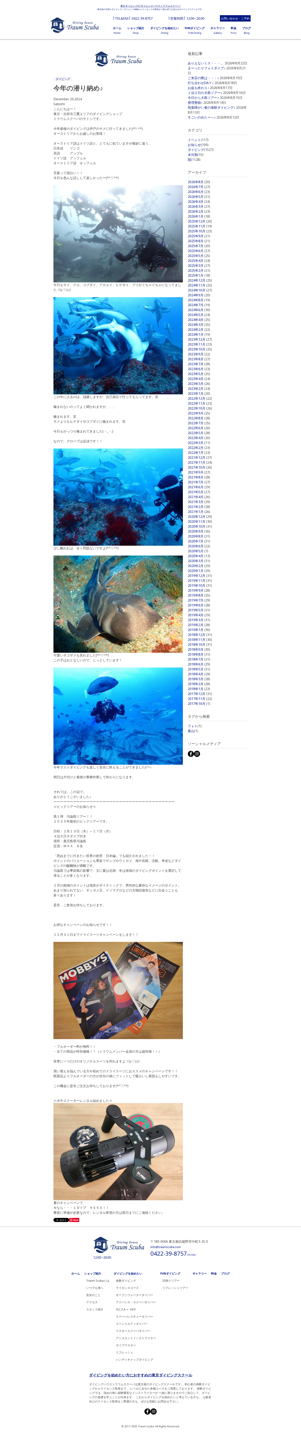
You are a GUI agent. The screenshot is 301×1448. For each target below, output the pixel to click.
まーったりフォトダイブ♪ (206, 68)
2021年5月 (199, 492)
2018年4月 (199, 674)
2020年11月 (200, 521)
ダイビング (63, 79)
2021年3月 (199, 502)
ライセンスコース (127, 1288)
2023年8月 (199, 359)
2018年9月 (199, 649)
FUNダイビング (170, 1273)
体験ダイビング (126, 1281)
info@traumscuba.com (165, 1247)
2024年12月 (200, 280)
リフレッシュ (124, 1352)
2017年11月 (200, 698)
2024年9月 (199, 295)
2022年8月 (199, 418)
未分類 (195, 154)
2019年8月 (199, 595)
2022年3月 (199, 442)
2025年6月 (199, 251)
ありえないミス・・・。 (206, 63)
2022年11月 (200, 403)
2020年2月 (199, 566)
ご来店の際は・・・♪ (203, 78)
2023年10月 (200, 349)
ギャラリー (199, 1273)
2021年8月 (199, 477)
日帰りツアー (171, 1281)
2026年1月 (199, 216)
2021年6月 (199, 487)
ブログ (225, 1273)
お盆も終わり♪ (198, 88)
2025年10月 (200, 231)
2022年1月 (199, 452)
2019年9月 (199, 590)
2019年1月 (199, 630)
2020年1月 (199, 570)
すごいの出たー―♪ (202, 117)
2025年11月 (200, 226)
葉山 (193, 731)
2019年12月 (200, 575)
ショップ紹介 (92, 1273)
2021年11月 (200, 462)
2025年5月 (199, 255)
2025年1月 (199, 275)
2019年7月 (199, 600)
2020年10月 (200, 526)
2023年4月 (199, 379)
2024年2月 (199, 329)
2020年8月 (199, 536)
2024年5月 (199, 315)
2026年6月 (199, 191)
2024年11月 (200, 285)
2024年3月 (199, 324)
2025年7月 (199, 246)
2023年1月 (199, 393)
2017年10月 (199, 703)
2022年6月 (199, 428)
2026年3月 (199, 206)
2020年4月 (199, 556)
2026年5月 (199, 196)
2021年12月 (200, 457)
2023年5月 (199, 374)
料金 (214, 1273)
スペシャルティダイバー (131, 1324)
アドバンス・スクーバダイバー (136, 1302)
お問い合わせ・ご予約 (235, 18)
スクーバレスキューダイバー (134, 1316)
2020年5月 (198, 551)
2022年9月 (199, 413)
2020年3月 (199, 561)
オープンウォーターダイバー (134, 1295)
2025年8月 (199, 241)
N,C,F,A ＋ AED (126, 1309)
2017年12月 (200, 693)
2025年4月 (199, 260)
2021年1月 (199, 511)
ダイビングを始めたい (128, 1273)
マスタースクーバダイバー (133, 1331)
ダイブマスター (126, 1345)
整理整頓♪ (195, 102)
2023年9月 (199, 354)
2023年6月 (199, 369)
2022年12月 (200, 398)
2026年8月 (199, 182)
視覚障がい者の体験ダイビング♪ (211, 107)
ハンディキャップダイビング (134, 1359)
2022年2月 (199, 447)
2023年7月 (199, 364)
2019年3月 (199, 620)
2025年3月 (199, 265)
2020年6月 (199, 546)
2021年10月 (200, 467)
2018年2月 (199, 684)
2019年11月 (200, 580)
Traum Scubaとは (97, 1281)
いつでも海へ (94, 1288)
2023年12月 (200, 339)
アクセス (92, 1302)
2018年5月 (199, 669)
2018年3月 (199, 679)
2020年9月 (199, 531)
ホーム (75, 1273)
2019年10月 (200, 585)
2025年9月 (199, 236)
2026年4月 (199, 201)
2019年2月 (199, 625)
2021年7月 (199, 482)
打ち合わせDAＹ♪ (201, 83)
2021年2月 (199, 506)
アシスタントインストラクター (136, 1338)
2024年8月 (199, 300)
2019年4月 (199, 615)
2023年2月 (199, 388)
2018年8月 (199, 654)
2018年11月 (200, 639)
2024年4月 (199, 319)
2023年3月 (199, 383)
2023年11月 (200, 344)
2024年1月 (199, 334)
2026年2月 (199, 211)
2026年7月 (199, 187)
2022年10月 (200, 408)
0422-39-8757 (142, 18)
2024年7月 (199, 305)
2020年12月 (200, 516)
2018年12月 (200, 634)
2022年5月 (199, 433)
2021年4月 (199, 497)
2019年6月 (199, 605)
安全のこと (93, 1295)
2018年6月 (199, 664)
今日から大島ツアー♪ (203, 97)
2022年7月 (199, 423)
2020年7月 (199, 541)
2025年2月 (199, 270)
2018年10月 (200, 644)
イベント (198, 140)
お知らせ (198, 145)
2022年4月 (199, 438)
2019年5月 (199, 610)
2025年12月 (200, 221)
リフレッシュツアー (175, 1288)
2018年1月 (199, 689)
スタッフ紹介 (94, 1309)
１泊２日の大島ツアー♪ (205, 92)
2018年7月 (199, 659)
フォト (194, 726)
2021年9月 (199, 472)
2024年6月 (199, 310)
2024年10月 (200, 290)
